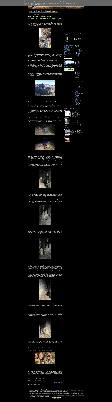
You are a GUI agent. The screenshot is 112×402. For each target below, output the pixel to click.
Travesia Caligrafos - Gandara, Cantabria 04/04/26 (40, 16)
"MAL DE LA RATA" (73, 111)
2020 (77, 61)
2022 (77, 59)
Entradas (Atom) (37, 384)
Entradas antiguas (57, 382)
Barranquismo (77, 79)
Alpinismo (77, 82)
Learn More (81, 3)
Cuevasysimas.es (67, 48)
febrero (78, 53)
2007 (77, 75)
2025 (77, 55)
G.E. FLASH (67, 129)
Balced (76, 96)
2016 (77, 65)
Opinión (76, 92)
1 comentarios (44, 380)
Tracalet (76, 95)
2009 (77, 73)
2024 (77, 56)
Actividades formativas (79, 87)
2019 (77, 62)
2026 (77, 45)
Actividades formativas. (79, 93)
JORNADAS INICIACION (68, 45)
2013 (77, 69)
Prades (76, 101)
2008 (77, 74)
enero (78, 54)
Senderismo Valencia (68, 52)
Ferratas (76, 86)
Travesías (77, 105)
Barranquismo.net (67, 49)
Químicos (76, 103)
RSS (65, 147)
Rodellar (76, 104)
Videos (76, 91)
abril (78, 46)
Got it (86, 3)
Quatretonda (77, 102)
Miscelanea (77, 85)
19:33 (40, 380)
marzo (78, 52)
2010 (77, 72)
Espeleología (77, 80)
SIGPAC (65, 51)
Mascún (76, 99)
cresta (76, 90)
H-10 (66, 118)
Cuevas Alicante (67, 50)
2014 (77, 67)
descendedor (67, 110)
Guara (76, 98)
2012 (77, 70)
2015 (77, 66)
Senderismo (77, 89)
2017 (77, 64)
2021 (77, 60)
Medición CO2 (77, 100)
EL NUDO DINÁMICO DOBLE (70, 137)
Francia (76, 97)
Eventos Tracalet (78, 81)
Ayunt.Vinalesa (66, 46)
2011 (77, 71)
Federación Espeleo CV (68, 47)
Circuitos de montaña (79, 83)
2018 (77, 63)
